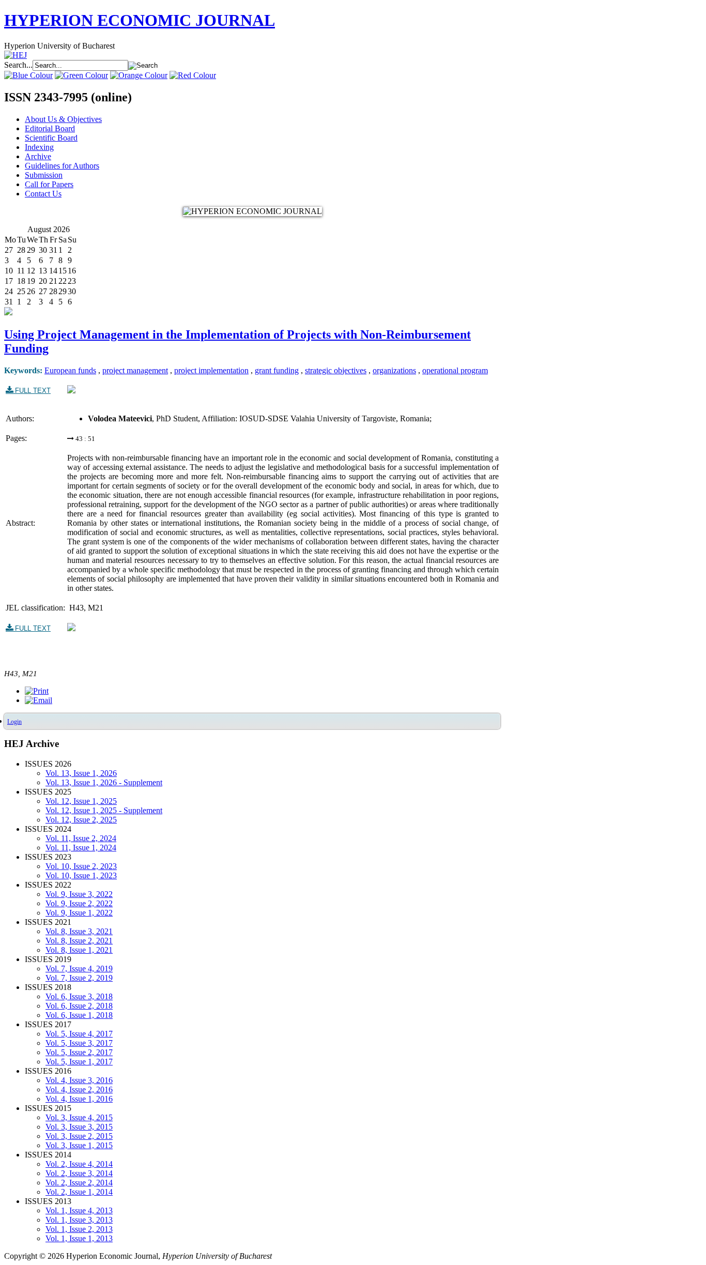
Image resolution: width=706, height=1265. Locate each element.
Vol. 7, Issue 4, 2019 (79, 968)
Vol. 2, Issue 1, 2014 (79, 1191)
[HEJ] (15, 55)
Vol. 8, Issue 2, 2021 (79, 940)
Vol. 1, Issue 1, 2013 (79, 1238)
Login (14, 721)
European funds (70, 370)
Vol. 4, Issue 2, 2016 (79, 1089)
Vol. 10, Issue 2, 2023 (81, 866)
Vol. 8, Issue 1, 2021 (79, 950)
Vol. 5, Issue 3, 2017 (79, 1043)
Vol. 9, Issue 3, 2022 (79, 894)
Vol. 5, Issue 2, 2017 (79, 1052)
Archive (38, 156)
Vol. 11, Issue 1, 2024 (80, 847)
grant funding (277, 370)
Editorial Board (50, 128)
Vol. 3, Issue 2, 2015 (79, 1136)
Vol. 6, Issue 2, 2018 (79, 1005)
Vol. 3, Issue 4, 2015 (79, 1117)
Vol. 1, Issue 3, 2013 (79, 1219)
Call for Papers (49, 184)
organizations (394, 370)
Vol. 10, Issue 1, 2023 (81, 875)
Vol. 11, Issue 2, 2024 (80, 838)
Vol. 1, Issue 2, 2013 (79, 1229)
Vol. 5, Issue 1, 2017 (79, 1061)
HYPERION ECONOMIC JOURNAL (139, 20)
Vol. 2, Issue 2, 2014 (79, 1182)
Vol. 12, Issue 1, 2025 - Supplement (103, 810)
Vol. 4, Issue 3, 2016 (79, 1080)
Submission (44, 175)
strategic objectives (335, 370)
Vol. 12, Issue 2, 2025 (81, 819)
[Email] (38, 700)
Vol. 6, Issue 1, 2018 (79, 1015)
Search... (18, 64)
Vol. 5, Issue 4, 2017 (79, 1033)
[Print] (37, 691)
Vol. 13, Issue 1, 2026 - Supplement (103, 782)
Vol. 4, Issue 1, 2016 (79, 1098)
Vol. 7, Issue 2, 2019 (79, 977)
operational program (455, 370)
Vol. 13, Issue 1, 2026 (81, 773)
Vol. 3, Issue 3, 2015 (79, 1126)
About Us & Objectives (63, 119)
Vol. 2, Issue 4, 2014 (79, 1164)
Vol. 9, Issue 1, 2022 (79, 912)
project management (135, 370)
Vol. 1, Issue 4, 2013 (79, 1210)
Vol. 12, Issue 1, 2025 (81, 801)
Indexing (39, 147)
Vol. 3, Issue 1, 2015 (79, 1145)
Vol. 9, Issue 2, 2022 (79, 903)
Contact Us (43, 193)
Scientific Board (51, 137)
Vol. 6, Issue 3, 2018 (79, 996)
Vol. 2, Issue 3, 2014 (79, 1173)
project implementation (211, 370)
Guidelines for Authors (62, 165)
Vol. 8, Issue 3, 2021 (79, 931)
